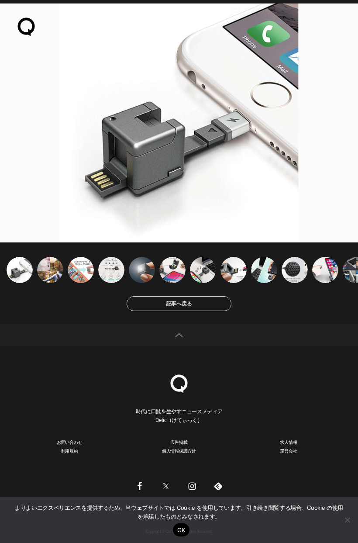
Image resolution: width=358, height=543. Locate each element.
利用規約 (69, 450)
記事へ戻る (179, 303)
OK (181, 529)
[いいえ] (347, 519)
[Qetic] (26, 26)
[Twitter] (166, 486)
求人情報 (288, 442)
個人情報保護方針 (179, 450)
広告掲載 (178, 442)
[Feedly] (218, 486)
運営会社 (288, 450)
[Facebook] (140, 486)
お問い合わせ (70, 442)
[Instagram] (192, 486)
